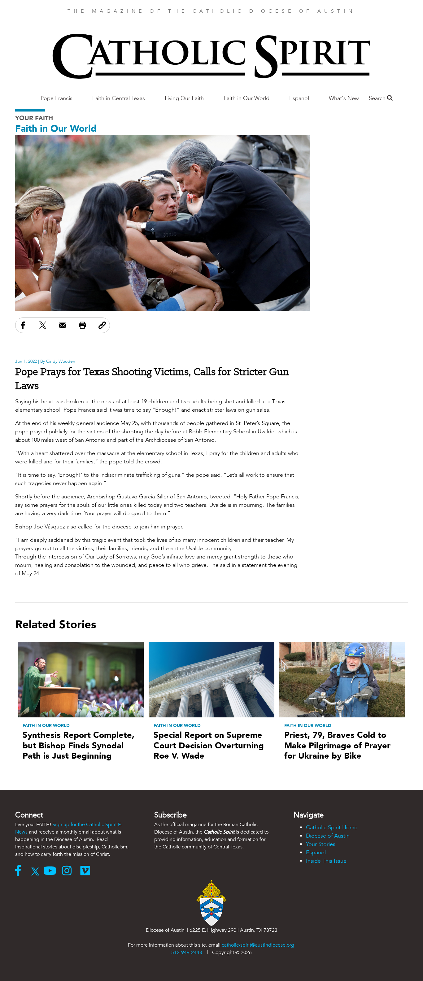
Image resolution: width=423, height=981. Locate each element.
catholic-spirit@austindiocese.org (258, 945)
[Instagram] (71, 871)
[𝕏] (37, 871)
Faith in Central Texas (118, 98)
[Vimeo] (86, 871)
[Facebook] (21, 871)
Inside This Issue (326, 861)
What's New (344, 98)
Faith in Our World (246, 98)
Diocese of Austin (328, 836)
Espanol (299, 98)
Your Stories (320, 844)
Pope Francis (56, 98)
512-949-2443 (186, 952)
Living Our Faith (184, 98)
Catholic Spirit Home (331, 827)
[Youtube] (53, 871)
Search (378, 98)
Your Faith (34, 118)
